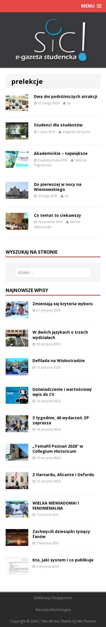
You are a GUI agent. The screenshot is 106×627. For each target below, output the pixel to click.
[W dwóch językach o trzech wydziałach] (17, 343)
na (69, 103)
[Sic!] (53, 40)
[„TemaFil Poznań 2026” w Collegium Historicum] (17, 457)
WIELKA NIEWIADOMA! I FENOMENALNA (56, 505)
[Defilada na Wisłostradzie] (17, 371)
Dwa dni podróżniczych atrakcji (65, 96)
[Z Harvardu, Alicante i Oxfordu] (17, 485)
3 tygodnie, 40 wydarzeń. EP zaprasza (61, 420)
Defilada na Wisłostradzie (59, 360)
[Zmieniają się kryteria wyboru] (17, 315)
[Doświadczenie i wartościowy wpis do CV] (17, 400)
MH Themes (86, 621)
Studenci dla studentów (58, 125)
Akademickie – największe (61, 153)
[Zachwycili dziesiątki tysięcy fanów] (17, 542)
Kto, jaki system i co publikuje (63, 560)
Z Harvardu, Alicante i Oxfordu (63, 474)
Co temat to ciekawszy (57, 215)
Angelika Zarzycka (76, 132)
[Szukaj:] (53, 272)
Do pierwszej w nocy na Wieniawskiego (57, 187)
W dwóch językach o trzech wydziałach (60, 334)
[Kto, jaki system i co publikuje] (17, 571)
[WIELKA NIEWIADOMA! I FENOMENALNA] (17, 514)
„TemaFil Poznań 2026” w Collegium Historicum (58, 448)
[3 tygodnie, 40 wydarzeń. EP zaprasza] (17, 428)
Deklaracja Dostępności (53, 597)
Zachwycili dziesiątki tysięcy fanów (61, 534)
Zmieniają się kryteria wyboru (63, 303)
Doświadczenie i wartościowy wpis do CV (62, 392)
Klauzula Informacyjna (53, 609)
